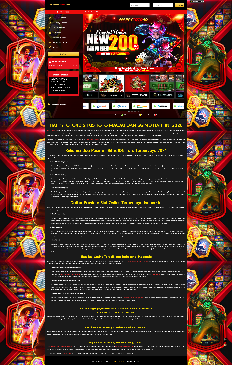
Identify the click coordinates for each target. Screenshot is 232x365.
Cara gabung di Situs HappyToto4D (59, 346)
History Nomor (59, 22)
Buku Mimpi (58, 27)
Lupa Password (60, 42)
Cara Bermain (59, 17)
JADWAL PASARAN (59, 78)
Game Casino (156, 274)
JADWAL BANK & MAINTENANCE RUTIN (60, 85)
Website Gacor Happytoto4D (138, 261)
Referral (56, 32)
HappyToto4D (52, 130)
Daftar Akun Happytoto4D (124, 346)
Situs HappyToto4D (92, 139)
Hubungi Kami (59, 37)
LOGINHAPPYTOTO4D (117, 361)
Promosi (56, 47)
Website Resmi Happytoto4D (134, 298)
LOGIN (179, 5)
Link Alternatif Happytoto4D (70, 274)
